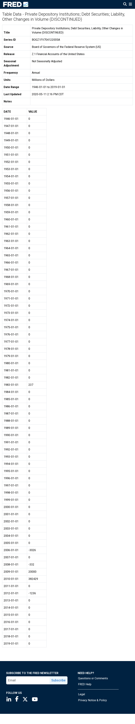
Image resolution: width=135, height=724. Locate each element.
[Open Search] (125, 4)
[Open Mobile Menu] (130, 4)
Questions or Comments (93, 678)
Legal (81, 694)
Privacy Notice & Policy (92, 700)
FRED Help (84, 684)
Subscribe (58, 680)
